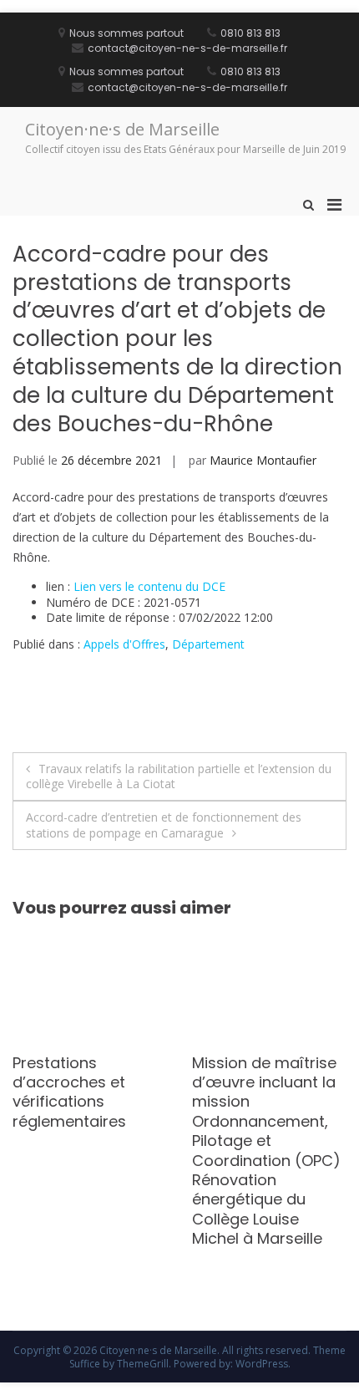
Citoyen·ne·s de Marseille (122, 129)
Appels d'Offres (124, 644)
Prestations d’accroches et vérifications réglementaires (69, 1092)
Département (208, 644)
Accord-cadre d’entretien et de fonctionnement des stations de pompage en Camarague (163, 824)
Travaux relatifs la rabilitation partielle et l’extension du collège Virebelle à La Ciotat (178, 776)
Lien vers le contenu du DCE (149, 586)
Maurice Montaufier (263, 460)
